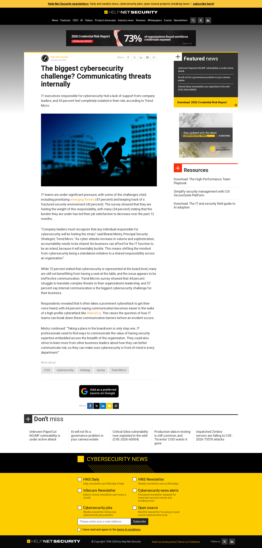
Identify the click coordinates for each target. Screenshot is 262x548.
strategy (85, 370)
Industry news (126, 20)
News (55, 20)
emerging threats (82, 199)
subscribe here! (203, 4)
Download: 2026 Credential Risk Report (202, 102)
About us (183, 542)
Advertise (195, 542)
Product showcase (105, 20)
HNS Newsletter (151, 479)
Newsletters (180, 20)
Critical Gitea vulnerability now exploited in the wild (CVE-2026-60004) (130, 435)
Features (65, 20)
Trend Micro (118, 370)
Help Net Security (59, 57)
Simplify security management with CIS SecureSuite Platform (202, 193)
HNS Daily (91, 479)
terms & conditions (129, 529)
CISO (75, 20)
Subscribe (139, 521)
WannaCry (94, 313)
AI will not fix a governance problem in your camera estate (87, 435)
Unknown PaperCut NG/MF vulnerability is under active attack (44, 435)
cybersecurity (65, 370)
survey (101, 370)
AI (81, 20)
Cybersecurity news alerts (158, 490)
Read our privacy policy (164, 542)
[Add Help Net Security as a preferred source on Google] (154, 57)
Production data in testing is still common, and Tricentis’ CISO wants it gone (172, 437)
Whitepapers (155, 20)
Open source (148, 508)
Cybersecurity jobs (97, 508)
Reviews (140, 20)
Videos (89, 20)
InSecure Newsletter (99, 490)
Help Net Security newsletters (68, 4)
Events (168, 20)
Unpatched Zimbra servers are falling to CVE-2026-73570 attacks (214, 435)
